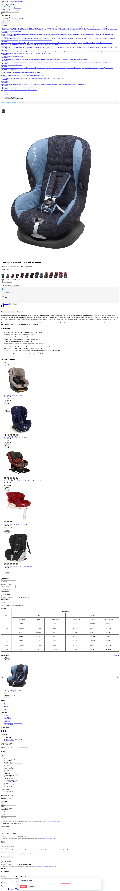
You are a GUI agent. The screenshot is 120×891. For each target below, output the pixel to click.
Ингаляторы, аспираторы (81, 68)
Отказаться (32, 886)
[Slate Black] (32, 277)
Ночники (36, 40)
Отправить (4, 882)
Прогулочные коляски (39, 34)
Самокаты (11, 59)
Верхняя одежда (62, 84)
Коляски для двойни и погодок (76, 34)
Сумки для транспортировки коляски (90, 51)
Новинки (6, 717)
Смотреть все (4, 32)
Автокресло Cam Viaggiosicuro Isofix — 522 (16, 437)
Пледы (26, 43)
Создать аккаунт (5, 826)
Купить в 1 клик (16, 285)
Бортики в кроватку (6, 43)
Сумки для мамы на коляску (9, 51)
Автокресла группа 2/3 (103, 47)
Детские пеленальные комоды (53, 38)
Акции (7, 90)
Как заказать (7, 718)
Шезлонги (19, 65)
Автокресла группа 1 (64, 47)
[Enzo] (60, 277)
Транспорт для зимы (82, 59)
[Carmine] (51, 277)
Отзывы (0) (20, 102)
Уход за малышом (13, 69)
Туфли (3, 87)
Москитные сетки (49, 51)
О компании (18, 90)
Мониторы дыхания (6, 78)
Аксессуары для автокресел (25, 48)
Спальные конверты (52, 43)
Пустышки (38, 68)
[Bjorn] (56, 277)
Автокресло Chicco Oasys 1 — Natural (14, 395)
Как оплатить (7, 720)
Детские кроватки (20, 38)
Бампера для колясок (12, 53)
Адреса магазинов (9, 740)
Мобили (53, 62)
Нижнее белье (5, 84)
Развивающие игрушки (93, 62)
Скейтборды (49, 59)
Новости (30, 90)
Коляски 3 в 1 (29, 34)
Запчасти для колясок (10, 781)
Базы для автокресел (12, 48)
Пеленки (21, 43)
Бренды (3, 90)
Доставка (12, 90)
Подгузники (4, 69)
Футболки (20, 84)
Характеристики (6, 102)
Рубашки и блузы (81, 84)
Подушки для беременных (44, 44)
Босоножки (17, 87)
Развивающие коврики (62, 62)
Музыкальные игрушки (21, 62)
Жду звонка (4, 868)
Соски (50, 29)
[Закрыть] (17, 20)
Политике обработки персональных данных (39, 853)
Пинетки (29, 87)
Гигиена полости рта (63, 68)
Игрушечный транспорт (7, 62)
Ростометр (15, 304)
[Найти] (17, 11)
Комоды (64, 38)
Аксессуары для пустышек (49, 68)
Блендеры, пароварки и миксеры (109, 29)
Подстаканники (105, 51)
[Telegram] (2, 306)
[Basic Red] (12, 277)
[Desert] (65, 277)
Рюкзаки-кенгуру (39, 75)
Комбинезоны (13, 84)
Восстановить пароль (6, 856)
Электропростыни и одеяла (66, 43)
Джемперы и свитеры (43, 84)
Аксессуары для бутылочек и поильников (63, 29)
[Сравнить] (5, 365)
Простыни (44, 43)
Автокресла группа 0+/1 (20, 47)
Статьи (35, 90)
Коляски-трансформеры (106, 34)
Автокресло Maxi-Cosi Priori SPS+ (13, 690)
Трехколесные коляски (61, 34)
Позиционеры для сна (80, 43)
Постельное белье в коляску (72, 51)
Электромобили (29, 59)
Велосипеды (4, 59)
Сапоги (12, 87)
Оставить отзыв (5, 591)
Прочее (50, 40)
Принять (23, 886)
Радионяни (57, 78)
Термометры (38, 72)
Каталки (22, 59)
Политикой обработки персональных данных (51, 821)
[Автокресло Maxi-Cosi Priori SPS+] (54, 258)
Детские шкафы (71, 38)
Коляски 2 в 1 (21, 34)
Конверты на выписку (7, 56)
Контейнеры (78, 29)
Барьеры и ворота (34, 78)
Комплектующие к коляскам (8, 35)
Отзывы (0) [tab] (20, 311)
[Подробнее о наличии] (60, 281)
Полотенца (55, 44)
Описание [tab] (3, 311)
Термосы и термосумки (93, 29)
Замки (112, 51)
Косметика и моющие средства (17, 68)
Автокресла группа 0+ (7, 47)
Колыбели (28, 38)
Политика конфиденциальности (13, 723)
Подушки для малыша (34, 43)
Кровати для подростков (38, 38)
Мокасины (24, 87)
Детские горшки (108, 68)
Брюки (25, 84)
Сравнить (5, 304)
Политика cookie (8, 724)
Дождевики (41, 51)
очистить (116, 655)
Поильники (44, 29)
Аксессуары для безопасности (20, 78)
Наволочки (15, 43)
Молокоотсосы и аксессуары (26, 29)
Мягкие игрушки (105, 62)
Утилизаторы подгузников (96, 68)
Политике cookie (65, 883)
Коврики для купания (13, 72)
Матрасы (89, 43)
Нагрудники (17, 31)
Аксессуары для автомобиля (41, 48)
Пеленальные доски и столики (85, 38)
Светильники (30, 40)
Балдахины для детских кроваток (10, 44)
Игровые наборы (33, 62)
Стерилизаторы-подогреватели (9, 29)
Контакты (25, 90)
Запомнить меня (7, 808)
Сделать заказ (4, 599)
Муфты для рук (21, 51)
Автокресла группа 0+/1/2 (34, 47)
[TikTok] (6, 731)
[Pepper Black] (22, 277)
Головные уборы (32, 84)
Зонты (20, 53)
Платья (55, 84)
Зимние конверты (18, 56)
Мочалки (21, 72)
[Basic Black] (17, 277)
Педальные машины (39, 59)
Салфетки (71, 68)
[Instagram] (7, 731)
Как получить (8, 721)
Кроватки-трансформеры (8, 38)
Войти (2, 806)
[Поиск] (2, 13)
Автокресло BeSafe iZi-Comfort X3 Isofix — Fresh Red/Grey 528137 (22, 481)
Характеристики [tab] (12, 311)
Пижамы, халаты (72, 84)
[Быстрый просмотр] (8, 365)
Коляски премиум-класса (92, 34)
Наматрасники (96, 43)
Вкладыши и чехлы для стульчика (16, 40)
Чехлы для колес (59, 51)
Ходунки (8, 65)
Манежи (3, 65)
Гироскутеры (56, 59)
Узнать (3, 841)
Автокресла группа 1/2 (76, 47)
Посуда (84, 29)
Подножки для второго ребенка (37, 53)
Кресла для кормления (28, 75)
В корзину (7, 401)
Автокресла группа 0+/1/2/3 (50, 47)
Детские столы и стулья (100, 38)
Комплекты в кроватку (106, 43)
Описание (13, 102)
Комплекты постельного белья (28, 44)
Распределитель (5, 81)
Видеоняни (64, 78)
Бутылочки (38, 29)
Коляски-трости (50, 34)
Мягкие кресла (43, 40)
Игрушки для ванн (29, 72)
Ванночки (4, 72)
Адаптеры (25, 53)
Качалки (13, 65)
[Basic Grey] (3, 277)
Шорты (51, 84)
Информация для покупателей (16, 1)
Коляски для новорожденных (9, 34)
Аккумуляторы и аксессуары (68, 59)
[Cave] (46, 277)
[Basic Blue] (7, 277)
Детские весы (5, 68)
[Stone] (36, 277)
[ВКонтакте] (3, 306)
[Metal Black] (27, 277)
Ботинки (7, 87)
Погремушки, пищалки (80, 62)
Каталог (5, 22)
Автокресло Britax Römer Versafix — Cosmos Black (18, 566)
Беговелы (17, 59)
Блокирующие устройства (46, 78)
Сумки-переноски (16, 75)
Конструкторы (47, 62)
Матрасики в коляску (32, 51)
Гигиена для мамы (6, 75)
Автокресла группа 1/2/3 (90, 47)
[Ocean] (41, 277)
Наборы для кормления (7, 31)
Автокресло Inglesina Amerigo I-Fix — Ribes (16, 524)
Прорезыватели (30, 68)
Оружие (71, 62)
